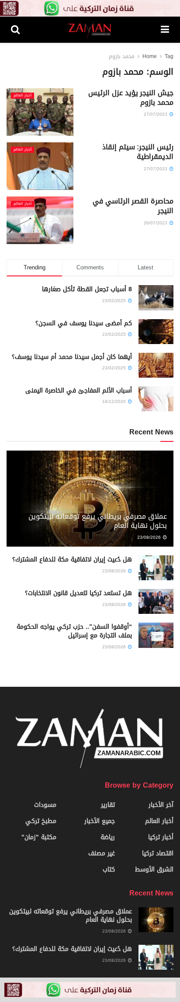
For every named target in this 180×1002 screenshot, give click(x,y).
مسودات (45, 805)
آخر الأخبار (161, 805)
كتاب (109, 869)
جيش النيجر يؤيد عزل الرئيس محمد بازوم (130, 97)
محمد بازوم (122, 56)
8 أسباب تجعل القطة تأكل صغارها (87, 289)
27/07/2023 (156, 114)
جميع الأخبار (99, 821)
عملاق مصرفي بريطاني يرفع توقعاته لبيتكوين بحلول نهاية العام (97, 521)
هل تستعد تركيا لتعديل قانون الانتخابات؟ (78, 593)
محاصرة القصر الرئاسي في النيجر (133, 205)
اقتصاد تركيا (157, 853)
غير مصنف (101, 853)
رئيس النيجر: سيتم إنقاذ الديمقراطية (137, 151)
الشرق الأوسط (154, 869)
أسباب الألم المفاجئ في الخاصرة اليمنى (78, 390)
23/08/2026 (149, 537)
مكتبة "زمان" (38, 837)
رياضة (107, 837)
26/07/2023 (156, 223)
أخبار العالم (22, 96)
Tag (169, 56)
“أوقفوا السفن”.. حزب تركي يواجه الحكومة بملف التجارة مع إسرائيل (74, 631)
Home (149, 56)
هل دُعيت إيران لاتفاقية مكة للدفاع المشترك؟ (72, 559)
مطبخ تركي (40, 821)
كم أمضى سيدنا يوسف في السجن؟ (83, 323)
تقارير (108, 805)
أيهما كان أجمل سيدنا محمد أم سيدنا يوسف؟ (72, 357)
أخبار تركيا (160, 837)
